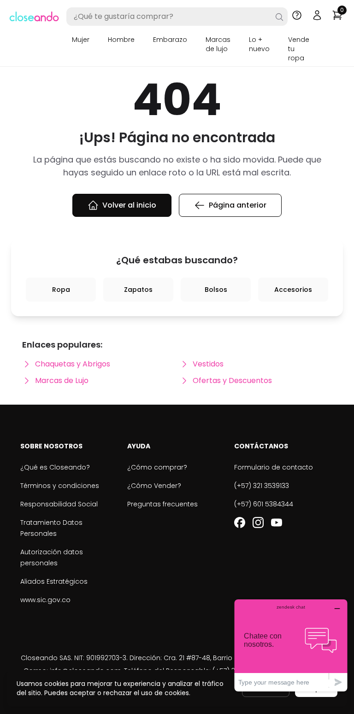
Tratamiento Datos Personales (51, 528)
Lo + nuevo (259, 44)
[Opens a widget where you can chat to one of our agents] (291, 645)
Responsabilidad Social (59, 504)
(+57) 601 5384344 (263, 504)
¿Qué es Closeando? (55, 467)
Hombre (121, 39)
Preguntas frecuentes (162, 504)
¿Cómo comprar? (157, 467)
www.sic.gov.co (45, 599)
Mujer (80, 39)
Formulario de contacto (273, 467)
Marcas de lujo (218, 44)
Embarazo (170, 39)
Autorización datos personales (51, 557)
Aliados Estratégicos (54, 581)
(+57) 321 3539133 (261, 485)
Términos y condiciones (59, 485)
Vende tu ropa (298, 49)
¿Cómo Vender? (154, 485)
